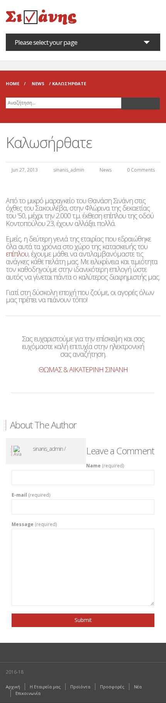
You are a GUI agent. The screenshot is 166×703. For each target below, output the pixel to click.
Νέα (138, 687)
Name (105, 466)
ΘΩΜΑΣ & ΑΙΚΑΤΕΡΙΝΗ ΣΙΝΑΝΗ (83, 369)
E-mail (31, 495)
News (38, 83)
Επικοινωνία (28, 693)
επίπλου (17, 253)
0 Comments (141, 170)
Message (34, 524)
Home (12, 83)
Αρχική (13, 687)
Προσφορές (112, 687)
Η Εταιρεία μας (45, 687)
